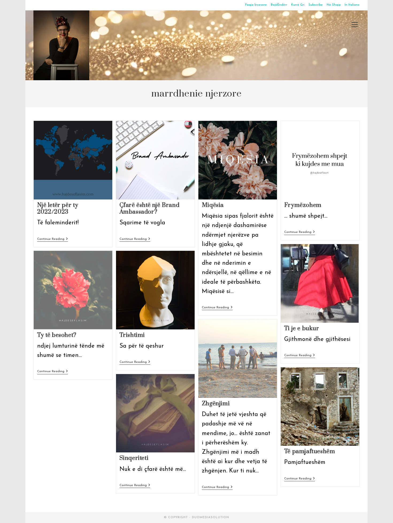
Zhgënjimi (216, 403)
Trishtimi (132, 335)
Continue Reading (52, 239)
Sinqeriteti (134, 458)
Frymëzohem (303, 205)
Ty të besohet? (56, 335)
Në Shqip (334, 4)
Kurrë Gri (298, 4)
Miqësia (213, 205)
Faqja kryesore (256, 4)
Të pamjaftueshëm (309, 451)
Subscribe (316, 4)
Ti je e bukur (301, 328)
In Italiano (352, 4)
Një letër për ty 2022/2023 (58, 209)
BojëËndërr (279, 4)
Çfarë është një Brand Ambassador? (150, 209)
